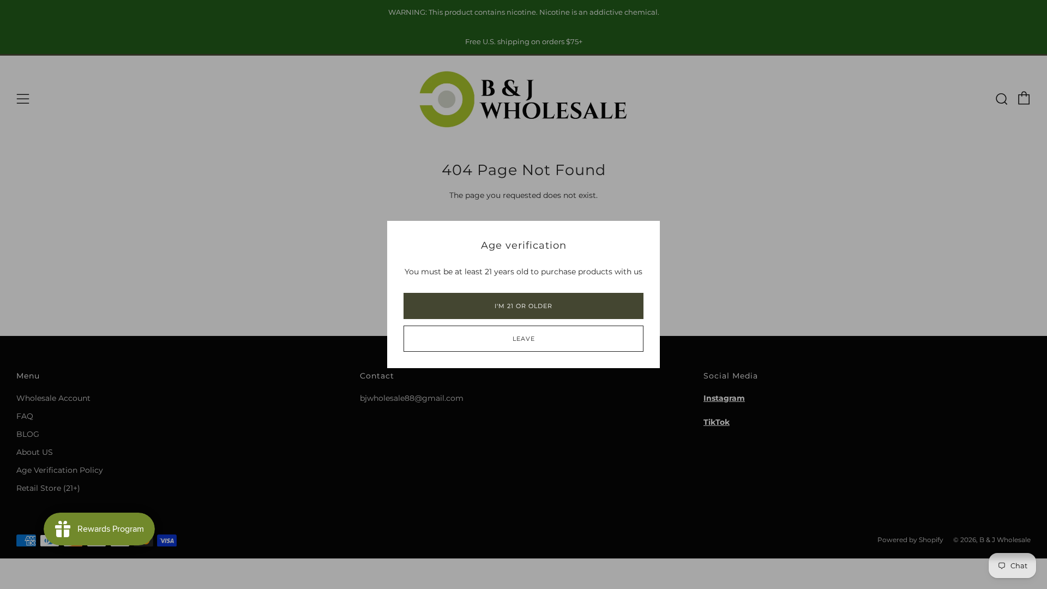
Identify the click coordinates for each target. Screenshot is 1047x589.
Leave (524, 338)
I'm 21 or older (523, 306)
